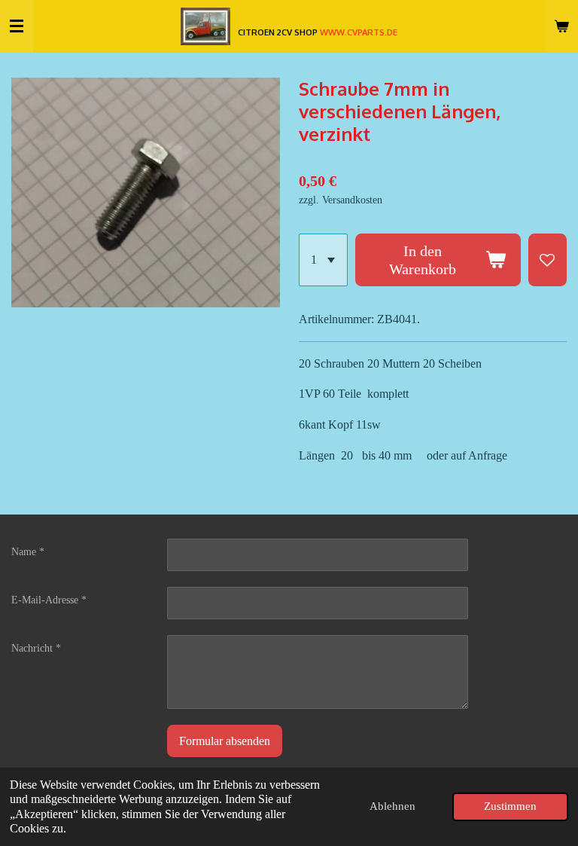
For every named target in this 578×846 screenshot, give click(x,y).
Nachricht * (36, 648)
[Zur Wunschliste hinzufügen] (547, 260)
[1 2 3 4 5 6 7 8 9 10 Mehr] (323, 260)
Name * (27, 551)
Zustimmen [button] (510, 806)
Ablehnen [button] (392, 806)
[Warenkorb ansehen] (561, 26)
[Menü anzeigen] (16, 26)
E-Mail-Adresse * (49, 600)
